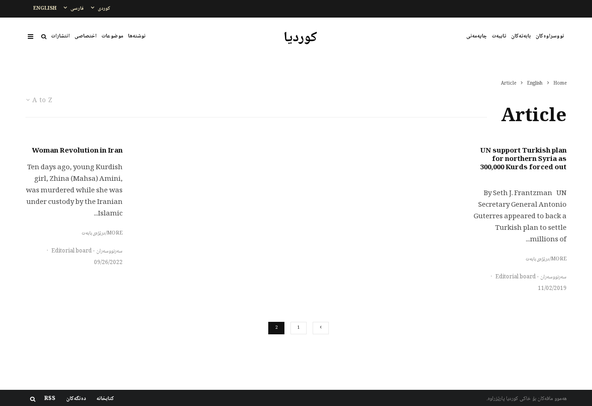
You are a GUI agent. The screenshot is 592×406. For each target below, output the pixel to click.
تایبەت (499, 36)
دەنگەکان (76, 399)
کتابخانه (105, 399)
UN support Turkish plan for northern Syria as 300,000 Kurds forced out (523, 159)
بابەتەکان (521, 36)
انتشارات (60, 36)
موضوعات (112, 36)
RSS (50, 399)
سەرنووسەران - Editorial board (531, 277)
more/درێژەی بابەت (546, 259)
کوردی (104, 8)
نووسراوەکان (550, 36)
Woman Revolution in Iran (77, 151)
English (44, 8)
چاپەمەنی (476, 36)
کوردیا (300, 38)
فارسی (77, 8)
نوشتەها (137, 36)
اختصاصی (85, 36)
